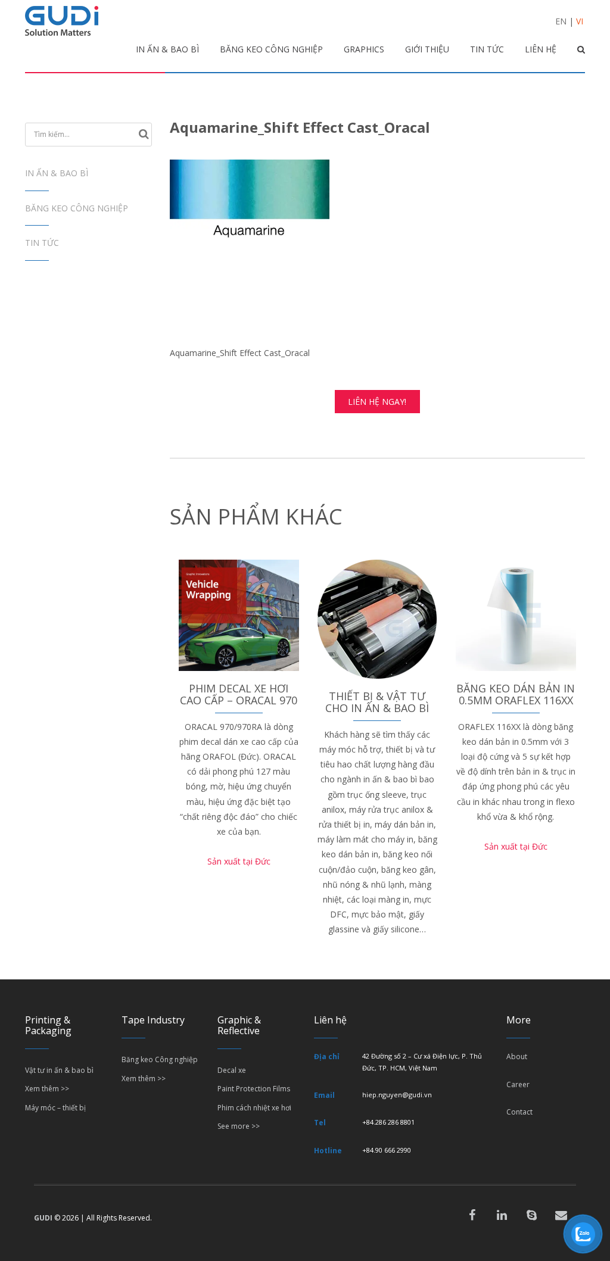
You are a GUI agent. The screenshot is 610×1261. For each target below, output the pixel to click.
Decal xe (231, 1070)
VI (579, 21)
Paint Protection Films (253, 1089)
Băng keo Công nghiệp (76, 208)
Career (518, 1084)
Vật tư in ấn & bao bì (59, 1070)
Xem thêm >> (47, 1089)
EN (561, 21)
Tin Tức (42, 242)
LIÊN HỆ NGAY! (377, 401)
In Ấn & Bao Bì (56, 173)
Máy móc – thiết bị (55, 1108)
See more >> (238, 1126)
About (516, 1056)
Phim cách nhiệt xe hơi (254, 1108)
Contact (519, 1112)
